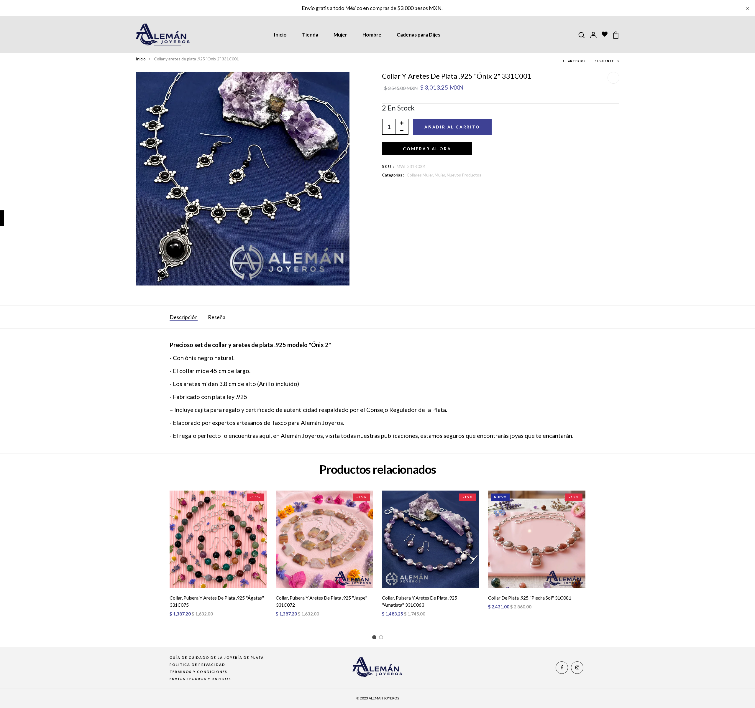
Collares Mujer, (421, 174)
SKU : (388, 166)
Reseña (216, 317)
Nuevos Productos (464, 174)
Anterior (577, 61)
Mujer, (441, 174)
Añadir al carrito (452, 126)
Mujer (340, 35)
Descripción (184, 317)
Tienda (310, 35)
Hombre (371, 35)
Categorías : (393, 174)
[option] (218, 558)
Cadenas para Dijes (418, 35)
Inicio (280, 35)
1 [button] (375, 638)
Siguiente (604, 61)
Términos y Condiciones (198, 672)
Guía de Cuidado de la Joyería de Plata (217, 657)
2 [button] (382, 638)
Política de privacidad (197, 664)
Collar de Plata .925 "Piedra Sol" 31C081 (529, 597)
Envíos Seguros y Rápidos (200, 679)
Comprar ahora (427, 148)
